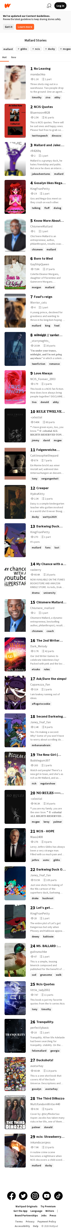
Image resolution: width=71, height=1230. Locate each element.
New (13, 57)
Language (36, 1211)
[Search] (49, 5)
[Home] (24, 5)
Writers (49, 1211)
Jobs (44, 1215)
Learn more (25, 27)
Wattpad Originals (26, 1206)
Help (35, 1226)
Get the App (20, 1211)
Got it (8, 27)
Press (53, 1215)
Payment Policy (46, 1221)
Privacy (30, 1221)
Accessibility (22, 1226)
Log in (60, 5)
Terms (19, 1221)
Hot (4, 57)
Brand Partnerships (26, 1215)
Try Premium (48, 1206)
